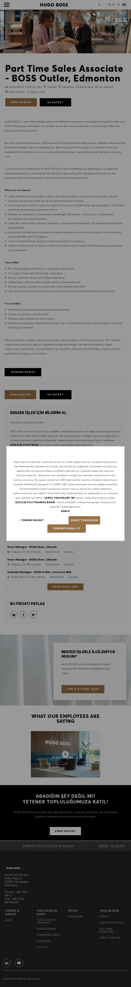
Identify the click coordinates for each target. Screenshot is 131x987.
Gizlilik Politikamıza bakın (35, 502)
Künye (65, 511)
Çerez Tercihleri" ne (59, 497)
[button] (84, 520)
